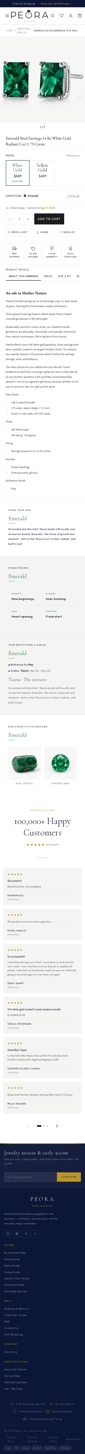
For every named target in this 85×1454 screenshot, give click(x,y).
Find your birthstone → (56, 3)
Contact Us (11, 1328)
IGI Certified (12, 1375)
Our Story (10, 1352)
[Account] (70, 16)
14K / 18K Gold (13, 1388)
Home (9, 30)
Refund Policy (53, 1439)
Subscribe (69, 1176)
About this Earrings (23, 276)
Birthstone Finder (15, 1252)
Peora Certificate (15, 1369)
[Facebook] (25, 1233)
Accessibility (73, 1439)
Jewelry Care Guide (16, 1278)
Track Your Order (15, 1315)
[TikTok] (34, 1233)
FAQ (7, 1321)
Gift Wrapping (13, 1334)
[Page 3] (47, 1126)
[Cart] (80, 16)
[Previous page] (28, 1126)
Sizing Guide (12, 1272)
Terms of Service (32, 1439)
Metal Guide (12, 1265)
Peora (42, 1199)
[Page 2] (44, 1126)
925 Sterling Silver (16, 1382)
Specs (48, 276)
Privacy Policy (11, 1439)
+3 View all (73, 195)
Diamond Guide (14, 1284)
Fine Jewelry (42, 1206)
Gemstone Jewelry (23, 30)
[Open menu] (7, 16)
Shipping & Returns (16, 1308)
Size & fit (64, 276)
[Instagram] (7, 1233)
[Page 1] (39, 1126)
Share (44, 232)
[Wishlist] (61, 16)
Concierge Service (15, 1291)
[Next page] (57, 1126)
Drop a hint (19, 232)
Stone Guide (12, 1259)
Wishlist (69, 232)
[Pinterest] (16, 1233)
